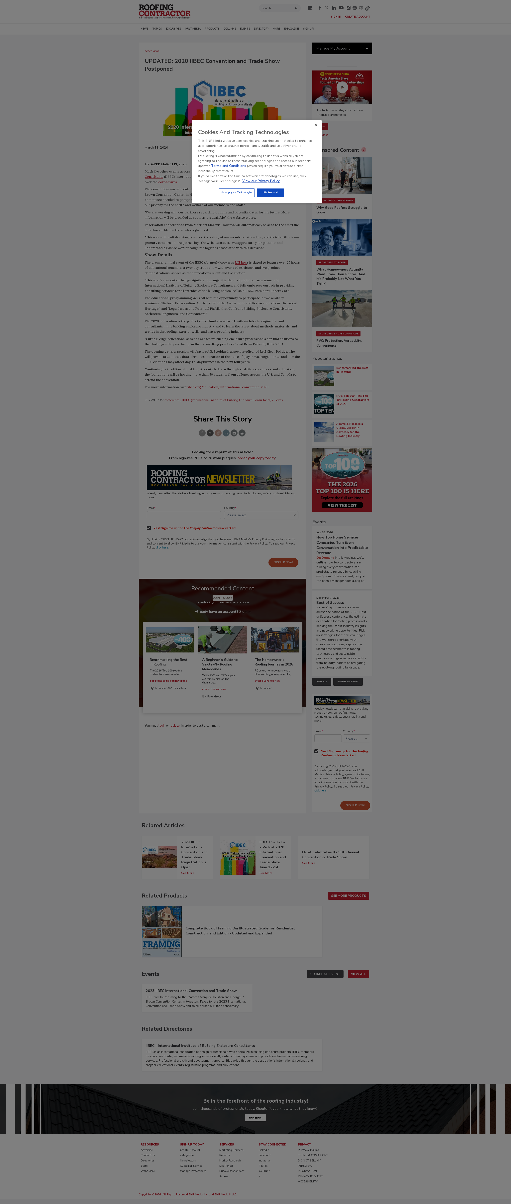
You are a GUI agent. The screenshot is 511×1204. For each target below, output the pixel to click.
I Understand (270, 192)
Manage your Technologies (237, 192)
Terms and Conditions (228, 166)
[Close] (316, 125)
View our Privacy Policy (261, 181)
